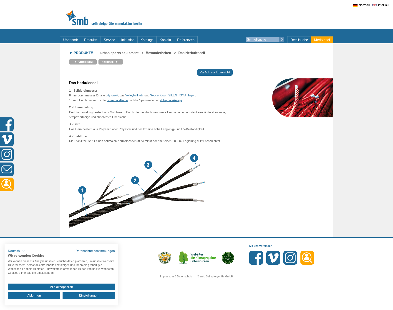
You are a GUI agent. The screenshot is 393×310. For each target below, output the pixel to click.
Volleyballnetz (134, 95)
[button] (16, 251)
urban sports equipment (119, 53)
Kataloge (147, 40)
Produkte (91, 40)
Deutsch (364, 5)
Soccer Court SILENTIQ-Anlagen (172, 95)
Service (109, 40)
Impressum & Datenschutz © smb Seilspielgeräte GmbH (196, 276)
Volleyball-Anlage (171, 100)
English (383, 5)
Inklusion (127, 40)
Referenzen (185, 40)
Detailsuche (299, 40)
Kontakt (165, 40)
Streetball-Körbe (117, 100)
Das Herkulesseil (191, 53)
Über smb (70, 40)
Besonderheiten (158, 53)
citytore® (112, 95)
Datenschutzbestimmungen (95, 251)
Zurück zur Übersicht (215, 72)
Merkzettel (322, 40)
